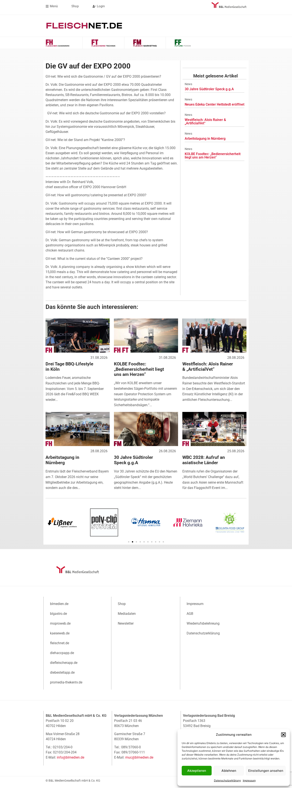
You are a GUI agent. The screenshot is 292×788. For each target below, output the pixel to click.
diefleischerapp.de (63, 663)
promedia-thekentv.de (66, 682)
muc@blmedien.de (139, 757)
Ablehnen (228, 771)
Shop (122, 604)
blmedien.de (59, 604)
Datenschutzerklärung (227, 780)
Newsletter (126, 623)
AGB (190, 614)
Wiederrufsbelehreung (203, 623)
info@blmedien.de (70, 757)
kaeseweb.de (59, 633)
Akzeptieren (196, 771)
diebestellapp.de (62, 672)
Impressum (249, 780)
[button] (283, 735)
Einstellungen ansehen (265, 771)
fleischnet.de (59, 643)
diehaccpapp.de (62, 653)
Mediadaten (127, 614)
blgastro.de (58, 614)
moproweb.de (60, 623)
